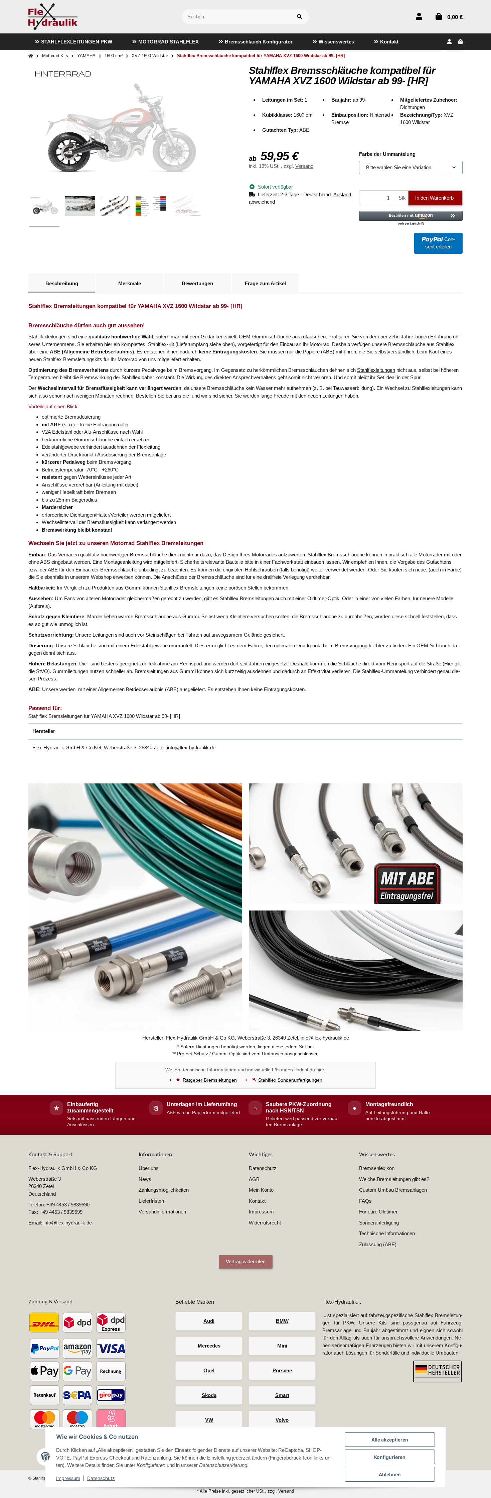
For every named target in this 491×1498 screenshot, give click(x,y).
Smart (282, 1395)
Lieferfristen (151, 1201)
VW (209, 1420)
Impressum (68, 1478)
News (145, 1179)
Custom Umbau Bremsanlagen (393, 1190)
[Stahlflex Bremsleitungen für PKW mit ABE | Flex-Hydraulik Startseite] (52, 16)
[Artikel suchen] (299, 16)
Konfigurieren (389, 1457)
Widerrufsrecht (265, 1222)
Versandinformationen (162, 1211)
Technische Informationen (387, 1233)
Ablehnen (390, 1474)
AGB (254, 1179)
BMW (282, 1321)
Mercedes (209, 1346)
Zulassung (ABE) (377, 1244)
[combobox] (411, 168)
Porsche (282, 1370)
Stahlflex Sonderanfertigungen (290, 1080)
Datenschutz (101, 1478)
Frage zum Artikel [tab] (265, 283)
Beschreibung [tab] (61, 283)
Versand (304, 166)
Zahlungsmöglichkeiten (164, 1190)
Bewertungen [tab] (197, 283)
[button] (419, 16)
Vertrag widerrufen (246, 1261)
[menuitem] (73, 41)
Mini (282, 1346)
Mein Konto (261, 1190)
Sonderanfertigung (379, 1222)
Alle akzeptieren (389, 1439)
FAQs (365, 1201)
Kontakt (257, 1201)
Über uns (149, 1168)
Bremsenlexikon (376, 1168)
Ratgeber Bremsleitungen (210, 1080)
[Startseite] (30, 56)
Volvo (282, 1420)
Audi (208, 1321)
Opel (208, 1370)
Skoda (209, 1395)
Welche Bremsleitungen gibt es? (394, 1179)
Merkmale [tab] (129, 283)
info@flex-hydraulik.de (67, 1222)
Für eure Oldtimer (378, 1211)
